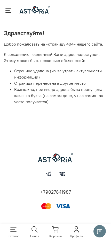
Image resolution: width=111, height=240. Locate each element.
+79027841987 (55, 192)
